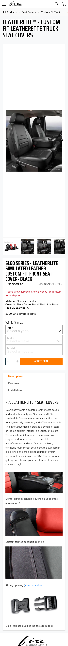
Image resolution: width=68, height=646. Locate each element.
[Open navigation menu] (4, 4)
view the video (33, 585)
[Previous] (7, 140)
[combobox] (34, 330)
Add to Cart (41, 361)
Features (13, 383)
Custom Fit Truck (50, 12)
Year (10, 327)
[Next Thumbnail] (61, 246)
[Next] (61, 140)
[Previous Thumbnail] (7, 246)
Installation (15, 390)
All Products (10, 12)
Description (15, 376)
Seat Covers (29, 12)
